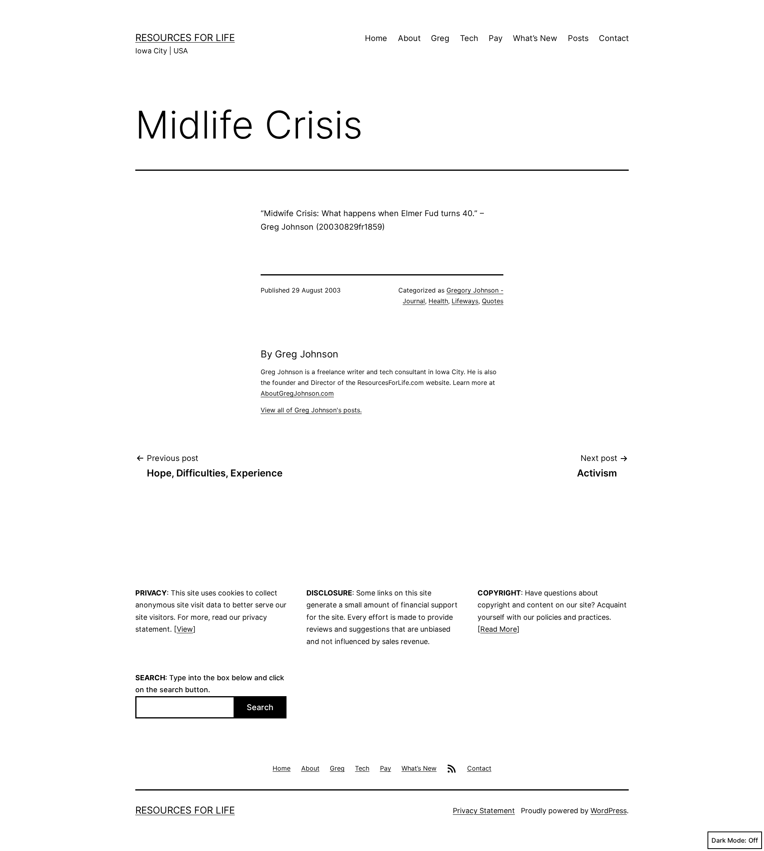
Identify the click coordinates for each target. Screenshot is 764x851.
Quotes (492, 301)
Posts (578, 38)
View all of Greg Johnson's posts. (311, 410)
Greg (440, 38)
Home (376, 38)
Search (260, 707)
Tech (469, 38)
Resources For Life (185, 37)
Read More (498, 629)
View (185, 629)
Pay (496, 38)
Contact (614, 38)
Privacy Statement (484, 810)
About (409, 38)
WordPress (609, 810)
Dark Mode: (728, 840)
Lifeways (465, 301)
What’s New (535, 38)
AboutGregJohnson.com (297, 393)
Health (438, 301)
